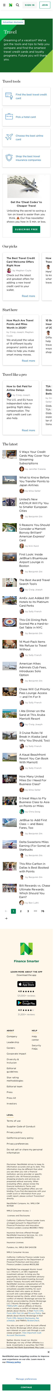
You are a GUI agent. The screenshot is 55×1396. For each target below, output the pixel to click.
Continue (26, 1387)
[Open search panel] (17, 5)
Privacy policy (14, 1132)
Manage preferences (26, 1379)
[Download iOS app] (26, 984)
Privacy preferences (18, 1144)
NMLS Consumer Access (18, 1211)
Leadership (13, 1042)
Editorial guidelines (12, 1070)
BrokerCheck (33, 1320)
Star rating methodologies (15, 1079)
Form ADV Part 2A (15, 1313)
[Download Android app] (26, 1003)
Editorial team (14, 1086)
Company (12, 1036)
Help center (35, 1038)
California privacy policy (20, 1138)
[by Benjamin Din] (21, 516)
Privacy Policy (34, 1313)
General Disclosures (26, 1318)
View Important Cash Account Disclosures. (24, 1334)
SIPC (15, 1306)
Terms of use (14, 1121)
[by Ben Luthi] (21, 902)
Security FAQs (36, 1047)
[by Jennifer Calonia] (21, 469)
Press (10, 1092)
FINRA (10, 1306)
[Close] (48, 1352)
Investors (12, 1103)
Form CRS (38, 1311)
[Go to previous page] (6, 911)
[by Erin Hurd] (21, 545)
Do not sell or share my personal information (25, 1151)
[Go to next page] (6, 918)
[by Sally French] (21, 611)
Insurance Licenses (15, 1242)
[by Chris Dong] (21, 811)
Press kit (11, 1098)
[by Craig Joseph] (21, 589)
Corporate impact (16, 1053)
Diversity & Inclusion (13, 1061)
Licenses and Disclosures (18, 1215)
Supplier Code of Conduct (21, 1126)
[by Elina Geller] (21, 490)
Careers (11, 1048)
